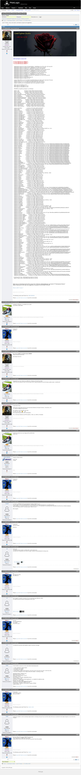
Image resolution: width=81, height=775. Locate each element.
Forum (34, 8)
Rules (20, 13)
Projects (13, 8)
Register (78, 10)
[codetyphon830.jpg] (45, 43)
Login (75, 10)
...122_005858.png (17, 561)
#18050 (77, 326)
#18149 (77, 378)
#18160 (77, 595)
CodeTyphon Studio (11, 20)
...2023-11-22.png (16, 611)
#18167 (77, 663)
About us (7, 8)
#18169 (77, 689)
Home (2, 8)
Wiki (26, 8)
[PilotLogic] (40, 771)
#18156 (77, 501)
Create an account (25, 18)
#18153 (77, 430)
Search (24, 13)
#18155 (77, 476)
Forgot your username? (16, 18)
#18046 (77, 28)
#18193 (77, 734)
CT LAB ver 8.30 (27, 20)
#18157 (77, 521)
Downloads (20, 8)
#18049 (77, 302)
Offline (7, 42)
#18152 (77, 403)
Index (3, 13)
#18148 (77, 351)
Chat (30, 8)
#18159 (77, 571)
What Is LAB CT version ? (18, 287)
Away (7, 339)
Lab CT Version (19, 20)
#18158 (77, 546)
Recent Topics (15, 13)
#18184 (77, 714)
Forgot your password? (6, 18)
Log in (17, 297)
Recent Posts (8, 13)
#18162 (77, 618)
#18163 (77, 642)
